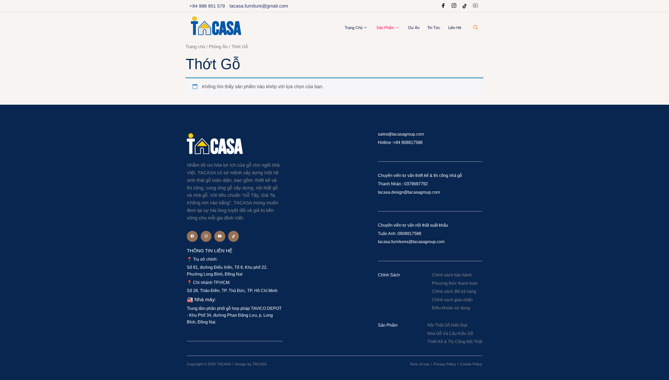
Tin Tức (433, 27)
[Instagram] (454, 6)
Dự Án (413, 27)
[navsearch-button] (476, 28)
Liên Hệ (454, 27)
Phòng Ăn (218, 46)
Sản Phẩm (385, 27)
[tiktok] (465, 6)
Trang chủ (353, 27)
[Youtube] (475, 6)
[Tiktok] (233, 236)
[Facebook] (443, 6)
